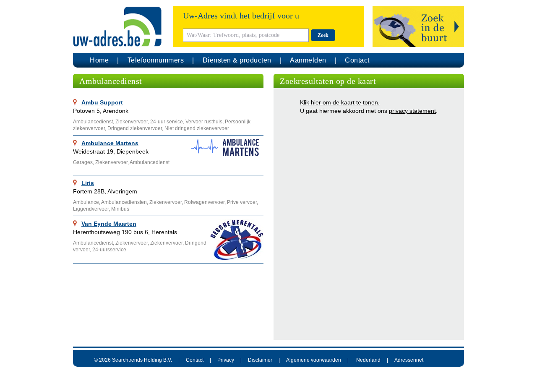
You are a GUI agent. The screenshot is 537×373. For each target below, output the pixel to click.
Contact (357, 60)
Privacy (225, 360)
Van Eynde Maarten (108, 223)
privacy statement (412, 110)
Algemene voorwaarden (313, 360)
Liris (87, 183)
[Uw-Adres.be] (118, 26)
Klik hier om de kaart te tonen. (340, 102)
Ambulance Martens (109, 143)
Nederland (368, 360)
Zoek (323, 35)
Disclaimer (260, 360)
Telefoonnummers (156, 60)
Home (99, 60)
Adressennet (408, 360)
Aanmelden (308, 60)
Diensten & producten (237, 60)
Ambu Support (102, 102)
